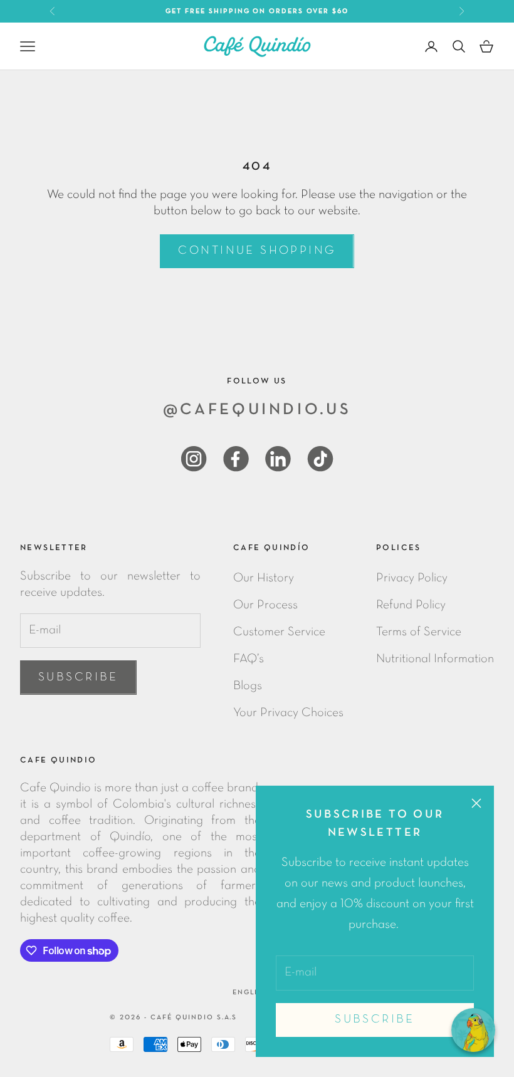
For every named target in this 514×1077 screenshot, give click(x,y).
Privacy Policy (412, 578)
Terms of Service (418, 632)
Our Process (265, 605)
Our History (263, 578)
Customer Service (279, 632)
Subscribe (375, 1019)
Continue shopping (256, 251)
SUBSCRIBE (78, 677)
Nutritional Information (435, 659)
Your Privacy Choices (288, 713)
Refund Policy (411, 605)
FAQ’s (248, 659)
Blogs (247, 686)
